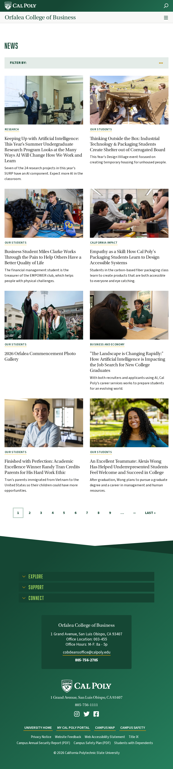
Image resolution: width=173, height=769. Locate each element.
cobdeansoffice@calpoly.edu (86, 652)
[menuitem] (77, 714)
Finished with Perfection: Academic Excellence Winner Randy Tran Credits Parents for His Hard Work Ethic (42, 466)
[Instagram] (77, 714)
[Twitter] (86, 714)
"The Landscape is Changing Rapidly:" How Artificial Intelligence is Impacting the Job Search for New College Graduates (127, 362)
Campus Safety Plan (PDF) (92, 743)
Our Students (101, 129)
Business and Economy (107, 344)
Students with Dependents (133, 743)
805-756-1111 (86, 704)
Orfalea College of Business (40, 17)
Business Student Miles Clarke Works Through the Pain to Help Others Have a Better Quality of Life (43, 257)
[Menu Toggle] (166, 18)
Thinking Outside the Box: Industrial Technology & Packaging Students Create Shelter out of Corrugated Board (127, 144)
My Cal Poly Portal (73, 727)
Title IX (134, 737)
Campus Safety (132, 727)
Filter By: (18, 62)
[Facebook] (96, 714)
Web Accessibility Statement (105, 737)
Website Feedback (68, 737)
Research (12, 129)
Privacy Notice (41, 737)
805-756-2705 (86, 660)
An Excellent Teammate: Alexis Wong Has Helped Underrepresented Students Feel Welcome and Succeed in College (129, 466)
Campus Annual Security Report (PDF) (43, 743)
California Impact (103, 243)
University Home (38, 727)
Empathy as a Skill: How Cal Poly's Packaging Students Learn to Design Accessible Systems (124, 257)
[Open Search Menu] (166, 6)
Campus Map (105, 727)
